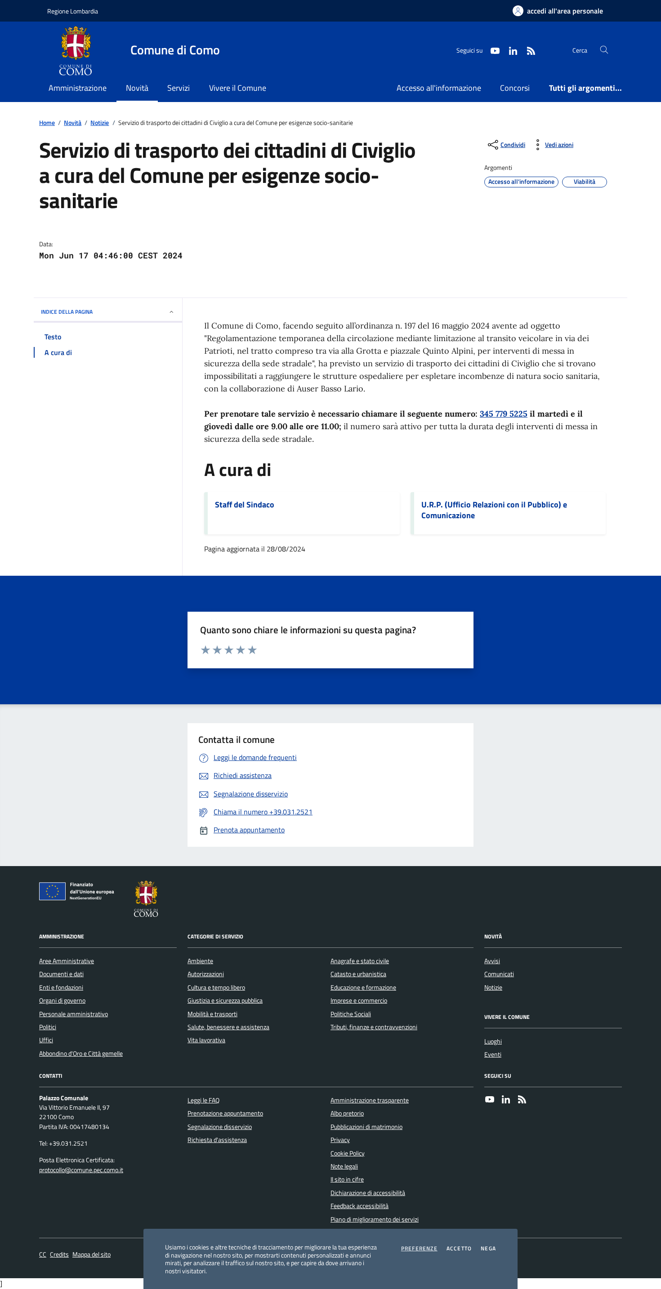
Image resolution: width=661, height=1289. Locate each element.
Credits (59, 1254)
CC (42, 1254)
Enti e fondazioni (61, 987)
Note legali (344, 1166)
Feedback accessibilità (359, 1206)
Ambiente (200, 961)
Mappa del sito (91, 1254)
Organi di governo (62, 1000)
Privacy (340, 1140)
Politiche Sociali (350, 1014)
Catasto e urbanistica (358, 974)
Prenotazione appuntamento (225, 1113)
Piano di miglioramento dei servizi (374, 1219)
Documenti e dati (61, 974)
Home (47, 123)
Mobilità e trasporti (212, 1014)
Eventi (492, 1054)
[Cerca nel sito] (604, 50)
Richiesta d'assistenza (217, 1140)
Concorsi (515, 88)
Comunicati (499, 974)
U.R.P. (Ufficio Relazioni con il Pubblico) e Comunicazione (494, 510)
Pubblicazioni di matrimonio (366, 1127)
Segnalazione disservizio (220, 1127)
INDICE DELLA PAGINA (67, 311)
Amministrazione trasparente (369, 1100)
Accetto (459, 1248)
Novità (72, 123)
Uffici (46, 1040)
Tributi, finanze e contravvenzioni (373, 1027)
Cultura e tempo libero (216, 987)
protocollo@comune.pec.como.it (81, 1170)
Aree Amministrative (66, 961)
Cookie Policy (347, 1153)
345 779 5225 (503, 414)
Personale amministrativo (73, 1014)
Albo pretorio (347, 1113)
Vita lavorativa (206, 1040)
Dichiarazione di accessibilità (367, 1193)
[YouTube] (489, 1100)
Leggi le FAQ (203, 1100)
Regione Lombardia (72, 11)
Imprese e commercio (358, 1000)
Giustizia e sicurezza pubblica (225, 1000)
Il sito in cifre (347, 1179)
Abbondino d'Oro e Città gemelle (81, 1053)
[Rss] (522, 1100)
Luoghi (493, 1041)
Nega (488, 1248)
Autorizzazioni (206, 974)
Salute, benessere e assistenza (228, 1027)
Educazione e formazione (363, 987)
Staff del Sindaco (244, 504)
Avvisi (492, 961)
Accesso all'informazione (439, 88)
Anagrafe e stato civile (359, 961)
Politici (47, 1027)
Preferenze (419, 1248)
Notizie (99, 123)
